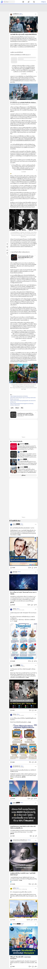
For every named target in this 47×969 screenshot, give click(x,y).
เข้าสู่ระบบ (43, 2)
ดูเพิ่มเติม (12, 602)
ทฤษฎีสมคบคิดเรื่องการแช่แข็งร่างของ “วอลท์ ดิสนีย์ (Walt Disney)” (22, 874)
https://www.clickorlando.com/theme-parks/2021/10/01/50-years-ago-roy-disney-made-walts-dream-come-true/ (23, 397)
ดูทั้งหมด (23, 475)
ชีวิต (22, 408)
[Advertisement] (23, 8)
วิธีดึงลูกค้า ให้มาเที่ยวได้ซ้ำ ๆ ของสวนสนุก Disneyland (20, 957)
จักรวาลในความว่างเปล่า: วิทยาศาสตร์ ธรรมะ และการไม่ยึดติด (23, 593)
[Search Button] (5, 2)
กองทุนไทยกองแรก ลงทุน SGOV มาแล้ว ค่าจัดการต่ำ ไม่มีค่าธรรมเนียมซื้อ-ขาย (23, 827)
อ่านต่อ (19, 534)
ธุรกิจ (12, 408)
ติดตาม (21, 13)
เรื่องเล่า (17, 408)
